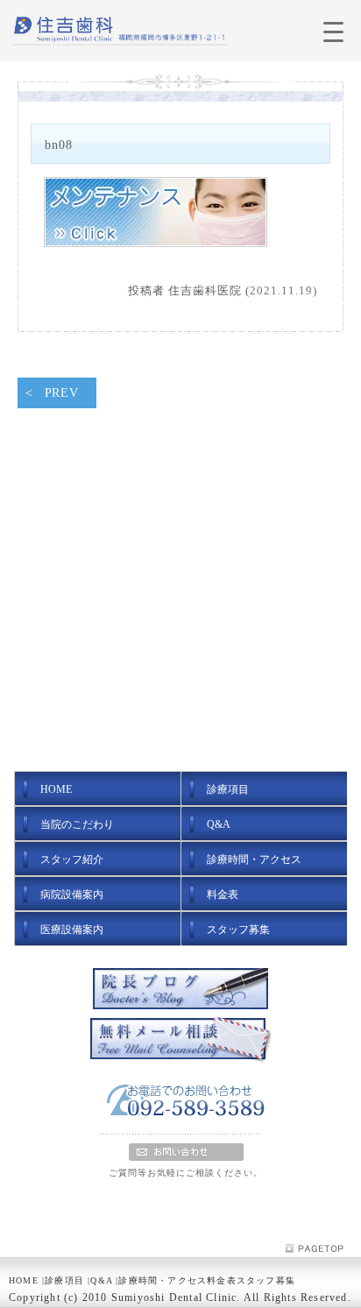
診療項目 (64, 1280)
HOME (24, 1280)
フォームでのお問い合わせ (186, 1152)
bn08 (59, 145)
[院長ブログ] (180, 990)
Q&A (101, 1280)
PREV (62, 392)
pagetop (319, 1248)
